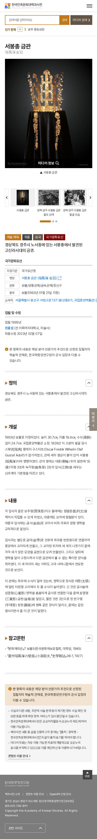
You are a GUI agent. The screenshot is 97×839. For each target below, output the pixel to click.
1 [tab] (45, 221)
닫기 (88, 383)
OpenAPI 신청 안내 (60, 794)
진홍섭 (9, 328)
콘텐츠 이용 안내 (18, 756)
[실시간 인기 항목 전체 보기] (20, 29)
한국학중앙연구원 (17, 783)
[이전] (7, 197)
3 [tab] (56, 221)
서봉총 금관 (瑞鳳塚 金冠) (39, 278)
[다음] (90, 197)
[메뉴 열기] (89, 5)
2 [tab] (53, 221)
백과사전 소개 (12, 794)
